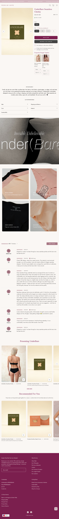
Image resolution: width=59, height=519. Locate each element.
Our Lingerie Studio (36, 471)
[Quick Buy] (23, 379)
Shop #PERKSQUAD (5, 484)
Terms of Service (5, 506)
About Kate (34, 461)
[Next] (30, 31)
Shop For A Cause (36, 489)
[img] (56, 14)
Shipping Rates (4, 499)
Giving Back (34, 479)
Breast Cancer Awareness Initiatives (39, 482)
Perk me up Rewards (36, 465)
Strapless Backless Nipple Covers (34, 439)
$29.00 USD (46, 439)
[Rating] (17, 244)
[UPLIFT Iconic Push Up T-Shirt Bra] (45, 58)
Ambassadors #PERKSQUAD (7, 482)
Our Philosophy (35, 463)
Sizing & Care (4, 502)
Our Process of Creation (37, 469)
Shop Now (29, 388)
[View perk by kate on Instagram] (28, 512)
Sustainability (34, 484)
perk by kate (31, 515)
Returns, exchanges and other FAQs (9, 497)
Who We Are (35, 458)
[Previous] (3, 31)
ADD (38, 76)
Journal (2, 486)
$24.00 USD (18, 383)
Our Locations (35, 473)
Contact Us (3, 489)
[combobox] (5, 515)
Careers (33, 467)
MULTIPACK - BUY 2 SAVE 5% (46, 41)
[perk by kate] (7, 5)
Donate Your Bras (35, 486)
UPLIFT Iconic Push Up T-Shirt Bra (45, 65)
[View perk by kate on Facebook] (31, 512)
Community (4, 479)
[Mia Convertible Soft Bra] (38, 58)
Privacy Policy (4, 504)
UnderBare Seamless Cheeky (7, 383)
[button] (50, 5)
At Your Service (5, 494)
